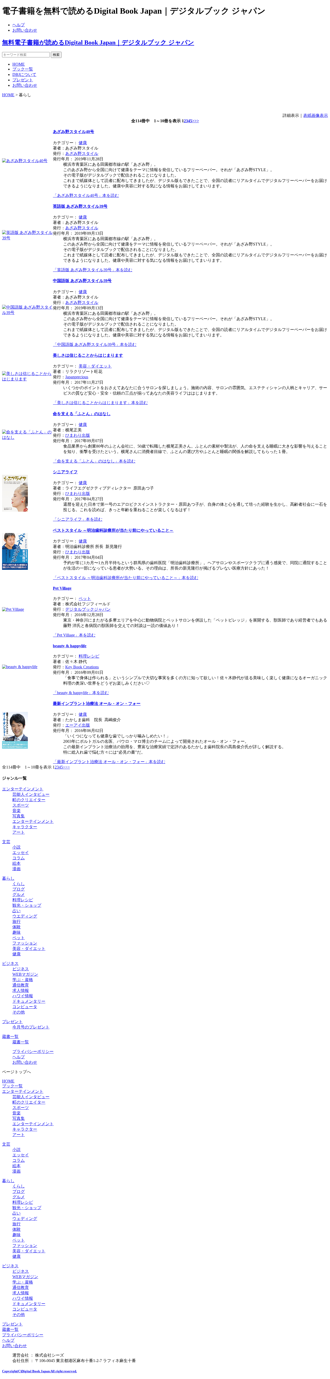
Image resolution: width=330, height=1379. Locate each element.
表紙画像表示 (315, 115)
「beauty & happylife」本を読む (81, 693)
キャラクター (24, 827)
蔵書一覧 (10, 1036)
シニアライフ (65, 472)
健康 (83, 143)
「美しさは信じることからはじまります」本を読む (100, 402)
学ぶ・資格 (22, 979)
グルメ (18, 894)
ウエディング (24, 916)
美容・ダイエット (95, 366)
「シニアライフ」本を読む (77, 519)
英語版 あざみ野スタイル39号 (80, 206)
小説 (16, 847)
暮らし (8, 878)
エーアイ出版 (77, 725)
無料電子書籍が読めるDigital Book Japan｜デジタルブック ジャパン (98, 42)
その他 (18, 1012)
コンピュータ (24, 1007)
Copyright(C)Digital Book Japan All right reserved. (39, 1371)
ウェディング (24, 1218)
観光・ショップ (26, 905)
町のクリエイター (28, 800)
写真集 (18, 816)
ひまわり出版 (77, 435)
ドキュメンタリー (28, 1001)
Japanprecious (76, 377)
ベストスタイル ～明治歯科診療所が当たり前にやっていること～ (113, 530)
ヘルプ (18, 25)
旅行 (16, 921)
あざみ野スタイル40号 (73, 131)
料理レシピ (89, 656)
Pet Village (62, 588)
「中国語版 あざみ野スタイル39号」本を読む (94, 344)
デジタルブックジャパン (88, 609)
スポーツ (20, 805)
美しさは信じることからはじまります (88, 355)
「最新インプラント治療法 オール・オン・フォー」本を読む (109, 762)
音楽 (16, 810)
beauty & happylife (69, 646)
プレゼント (22, 80)
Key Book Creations (82, 667)
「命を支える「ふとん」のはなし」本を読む (94, 461)
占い (16, 911)
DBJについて (24, 74)
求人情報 (20, 990)
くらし (18, 883)
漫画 (16, 869)
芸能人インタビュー (31, 794)
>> (196, 121)
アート (18, 832)
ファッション (24, 943)
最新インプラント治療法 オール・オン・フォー (97, 703)
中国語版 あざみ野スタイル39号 (82, 280)
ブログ (18, 889)
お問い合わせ (24, 30)
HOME (18, 64)
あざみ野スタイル (81, 153)
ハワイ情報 (22, 996)
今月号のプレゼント (31, 1027)
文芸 (6, 842)
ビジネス (10, 963)
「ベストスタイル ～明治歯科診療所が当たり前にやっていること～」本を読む (125, 577)
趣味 (16, 932)
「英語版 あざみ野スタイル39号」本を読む (92, 270)
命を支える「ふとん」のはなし (82, 414)
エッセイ (20, 852)
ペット (85, 598)
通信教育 (20, 985)
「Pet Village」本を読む (74, 635)
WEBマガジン (25, 974)
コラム (18, 858)
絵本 (16, 863)
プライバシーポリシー (33, 1051)
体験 (16, 927)
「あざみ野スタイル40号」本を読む (86, 195)
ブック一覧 (22, 69)
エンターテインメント (22, 789)
